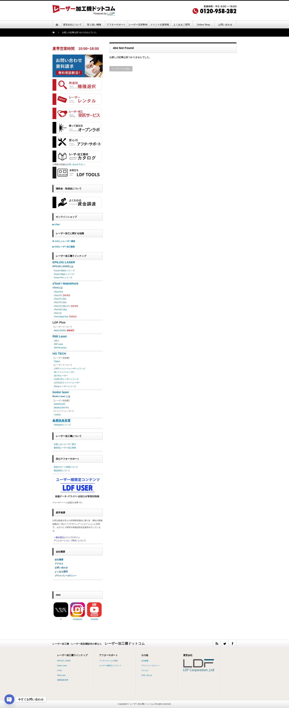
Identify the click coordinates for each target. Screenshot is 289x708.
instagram (77, 619)
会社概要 (58, 559)
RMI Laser (60, 336)
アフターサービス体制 (108, 661)
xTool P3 (58, 295)
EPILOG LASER (64, 262)
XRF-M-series (60, 348)
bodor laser (61, 392)
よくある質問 (60, 571)
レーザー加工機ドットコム (142, 704)
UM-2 (56, 341)
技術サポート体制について (66, 467)
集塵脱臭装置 (62, 420)
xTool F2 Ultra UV (62, 306)
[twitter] (224, 643)
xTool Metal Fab (61, 316)
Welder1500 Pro (61, 407)
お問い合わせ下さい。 (77, 164)
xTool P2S (58, 292)
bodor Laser (62, 666)
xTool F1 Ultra (60, 299)
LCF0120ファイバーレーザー (67, 383)
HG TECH (59, 353)
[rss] (217, 643)
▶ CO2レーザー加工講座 (64, 247)
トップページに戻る (121, 69)
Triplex (57, 361)
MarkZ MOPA (64, 330)
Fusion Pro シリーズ (63, 277)
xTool (59, 670)
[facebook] (232, 643)
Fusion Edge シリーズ (64, 274)
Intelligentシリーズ (62, 425)
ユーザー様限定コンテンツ (110, 666)
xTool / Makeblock (65, 283)
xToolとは (58, 287)
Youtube (94, 619)
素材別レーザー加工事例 (65, 448)
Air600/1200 (59, 404)
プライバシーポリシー (64, 575)
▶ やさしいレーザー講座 (64, 241)
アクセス (58, 563)
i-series (57, 414)
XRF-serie (58, 344)
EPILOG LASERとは (63, 266)
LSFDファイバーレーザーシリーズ (69, 368)
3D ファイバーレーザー (64, 372)
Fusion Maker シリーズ (64, 270)
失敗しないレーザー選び (65, 444)
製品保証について (62, 470)
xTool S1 (58, 313)
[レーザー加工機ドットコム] (84, 14)
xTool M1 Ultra (60, 309)
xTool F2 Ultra (60, 302)
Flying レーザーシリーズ (65, 386)
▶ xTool (56, 224)
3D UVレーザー (61, 375)
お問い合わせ (60, 567)
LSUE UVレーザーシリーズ (66, 379)
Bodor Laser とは (61, 396)
